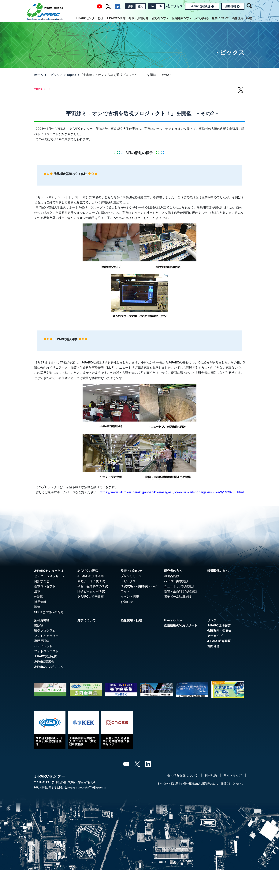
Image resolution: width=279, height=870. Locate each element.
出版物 (38, 625)
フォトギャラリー (46, 636)
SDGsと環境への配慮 (49, 612)
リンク (211, 620)
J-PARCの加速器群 (90, 576)
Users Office (173, 620)
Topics (71, 75)
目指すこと (41, 581)
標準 (130, 6)
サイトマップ (233, 775)
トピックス (55, 75)
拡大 (140, 6)
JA (152, 6)
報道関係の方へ (182, 18)
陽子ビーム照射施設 (177, 596)
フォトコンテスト (46, 651)
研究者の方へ (160, 18)
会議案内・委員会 (219, 630)
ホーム (38, 75)
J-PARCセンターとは (89, 18)
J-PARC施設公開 (45, 656)
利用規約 (211, 775)
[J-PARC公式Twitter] (108, 6)
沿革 (37, 591)
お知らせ (127, 602)
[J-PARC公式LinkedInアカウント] (118, 6)
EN (160, 6)
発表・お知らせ (138, 18)
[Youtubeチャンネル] (99, 6)
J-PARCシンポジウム (48, 667)
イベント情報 (130, 596)
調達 (37, 607)
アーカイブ (214, 636)
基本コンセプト (44, 586)
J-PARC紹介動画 (219, 641)
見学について (220, 18)
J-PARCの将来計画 (90, 596)
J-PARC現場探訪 (219, 625)
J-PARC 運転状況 (199, 6)
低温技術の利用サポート (180, 625)
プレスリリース (131, 576)
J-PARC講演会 (44, 661)
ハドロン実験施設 (176, 581)
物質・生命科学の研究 (92, 586)
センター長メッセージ (49, 576)
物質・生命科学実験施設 (180, 591)
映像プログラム (44, 630)
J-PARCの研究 (115, 18)
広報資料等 (202, 18)
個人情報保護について (182, 775)
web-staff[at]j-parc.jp (92, 787)
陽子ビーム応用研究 (91, 591)
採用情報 (230, 6)
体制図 (38, 596)
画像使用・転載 (242, 18)
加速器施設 (171, 576)
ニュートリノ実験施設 (179, 586)
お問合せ (213, 646)
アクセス (177, 6)
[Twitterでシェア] (240, 92)
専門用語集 (41, 641)
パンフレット (43, 646)
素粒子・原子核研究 (91, 581)
